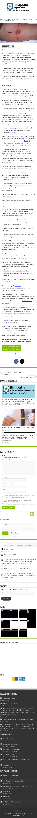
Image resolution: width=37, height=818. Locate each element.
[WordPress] (23, 679)
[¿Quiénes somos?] (1, 755)
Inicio (1, 19)
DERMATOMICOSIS (27, 376)
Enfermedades (16, 19)
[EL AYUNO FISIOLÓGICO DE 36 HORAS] (1, 760)
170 (15, 746)
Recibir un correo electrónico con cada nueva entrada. (19, 504)
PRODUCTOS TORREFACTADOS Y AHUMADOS (18, 786)
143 (16, 751)
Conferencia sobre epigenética (13, 781)
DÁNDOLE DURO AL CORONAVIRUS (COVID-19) (18, 428)
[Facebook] (16, 679)
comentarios (19, 545)
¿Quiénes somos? (9, 754)
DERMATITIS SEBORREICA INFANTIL (12, 373)
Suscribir (6, 598)
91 (13, 762)
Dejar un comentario (9, 49)
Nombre (5, 477)
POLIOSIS (6, 791)
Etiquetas (28, 545)
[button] (18, 33)
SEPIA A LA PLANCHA (10, 554)
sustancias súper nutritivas (9, 311)
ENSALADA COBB (8, 549)
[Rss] (13, 679)
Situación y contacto (10, 744)
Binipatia (7, 19)
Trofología (13, 132)
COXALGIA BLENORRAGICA (12, 776)
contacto (6, 322)
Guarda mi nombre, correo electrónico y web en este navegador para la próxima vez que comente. (18, 496)
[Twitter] (20, 679)
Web (3, 489)
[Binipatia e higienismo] (18, 7)
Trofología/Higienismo (11, 739)
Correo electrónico (8, 483)
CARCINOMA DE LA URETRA (12, 802)
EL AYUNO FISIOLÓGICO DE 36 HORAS (16, 760)
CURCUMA (6, 765)
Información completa (11, 749)
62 (13, 767)
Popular (11, 545)
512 (16, 741)
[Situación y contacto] (1, 744)
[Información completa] (1, 749)
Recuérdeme (15, 533)
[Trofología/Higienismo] (1, 739)
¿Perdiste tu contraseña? (9, 537)
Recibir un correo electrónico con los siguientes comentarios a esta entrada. (16, 500)
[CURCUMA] (1, 765)
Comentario (6, 460)
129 (16, 756)
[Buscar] (32, 514)
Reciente (4, 545)
